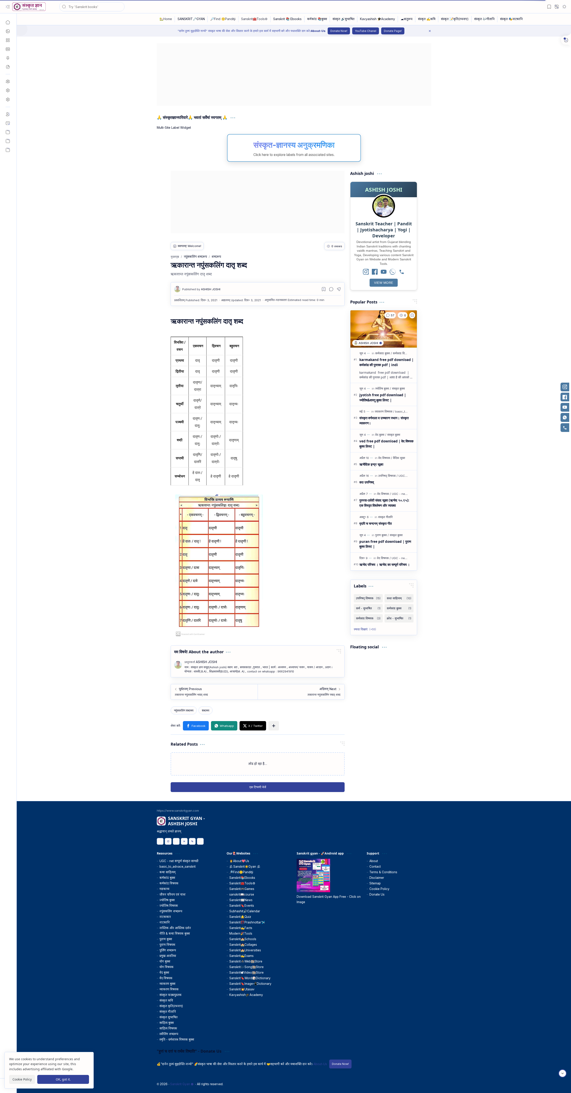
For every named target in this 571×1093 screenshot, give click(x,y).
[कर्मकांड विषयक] (401, 353)
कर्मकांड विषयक (168, 883)
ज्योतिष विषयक (168, 905)
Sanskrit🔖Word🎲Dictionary (250, 978)
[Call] (401, 272)
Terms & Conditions (383, 872)
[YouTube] (384, 272)
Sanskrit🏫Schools (242, 939)
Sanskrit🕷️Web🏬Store (245, 961)
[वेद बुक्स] (380, 434)
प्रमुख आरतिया (167, 956)
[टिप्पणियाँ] (390, 315)
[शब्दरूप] (206, 710)
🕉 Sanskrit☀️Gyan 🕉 (244, 866)
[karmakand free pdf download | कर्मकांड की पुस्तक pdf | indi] (383, 329)
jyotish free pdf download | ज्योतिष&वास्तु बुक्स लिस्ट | (382, 397)
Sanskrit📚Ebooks (242, 877)
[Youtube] (184, 841)
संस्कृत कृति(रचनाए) (171, 1006)
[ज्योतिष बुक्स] (383, 388)
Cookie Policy (379, 889)
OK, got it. (63, 1079)
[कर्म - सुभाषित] (368, 608)
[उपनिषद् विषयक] (388, 475)
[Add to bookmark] (412, 315)
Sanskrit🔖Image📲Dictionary (250, 983)
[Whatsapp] (192, 841)
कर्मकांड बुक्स (167, 877)
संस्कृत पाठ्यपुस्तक (170, 995)
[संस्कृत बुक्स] (398, 388)
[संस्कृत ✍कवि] (426, 19)
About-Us (318, 31)
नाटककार (165, 917)
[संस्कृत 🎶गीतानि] (484, 19)
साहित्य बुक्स (166, 1023)
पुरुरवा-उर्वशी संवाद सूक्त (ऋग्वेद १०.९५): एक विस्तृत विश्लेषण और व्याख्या (384, 503)
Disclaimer (376, 877)
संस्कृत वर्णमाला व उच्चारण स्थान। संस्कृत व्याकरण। (384, 420)
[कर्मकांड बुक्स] (383, 353)
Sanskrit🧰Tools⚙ (242, 883)
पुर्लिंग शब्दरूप (167, 950)
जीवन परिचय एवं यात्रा (172, 894)
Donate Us (377, 894)
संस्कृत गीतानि (167, 1011)
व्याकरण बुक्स (167, 983)
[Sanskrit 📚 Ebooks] (287, 19)
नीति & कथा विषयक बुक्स (174, 933)
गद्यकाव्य (164, 889)
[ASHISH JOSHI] (201, 289)
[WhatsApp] (392, 272)
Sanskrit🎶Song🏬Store (246, 967)
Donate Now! (338, 31)
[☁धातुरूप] (406, 19)
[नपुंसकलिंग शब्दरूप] (184, 710)
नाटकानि (164, 922)
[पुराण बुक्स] (382, 535)
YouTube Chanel (365, 31)
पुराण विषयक (167, 944)
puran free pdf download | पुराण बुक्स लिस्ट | (385, 544)
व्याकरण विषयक (169, 989)
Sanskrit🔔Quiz (240, 917)
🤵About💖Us (239, 861)
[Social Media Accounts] (7, 141)
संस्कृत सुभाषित (168, 1017)
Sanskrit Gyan (180, 1084)
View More (383, 282)
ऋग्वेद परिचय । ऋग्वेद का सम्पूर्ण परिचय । (384, 564)
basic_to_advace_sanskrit (177, 866)
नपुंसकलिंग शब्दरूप (170, 911)
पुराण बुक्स (165, 939)
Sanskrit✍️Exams (241, 956)
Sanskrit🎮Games (241, 889)
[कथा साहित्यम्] (399, 598)
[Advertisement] (290, 74)
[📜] (7, 149)
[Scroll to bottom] (563, 1073)
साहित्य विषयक (168, 1028)
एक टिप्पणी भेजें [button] (257, 787)
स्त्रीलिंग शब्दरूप (168, 1034)
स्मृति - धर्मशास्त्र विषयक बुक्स (176, 1039)
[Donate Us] (7, 132)
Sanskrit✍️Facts (240, 928)
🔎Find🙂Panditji (241, 872)
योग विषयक (166, 967)
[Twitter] (176, 841)
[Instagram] (366, 272)
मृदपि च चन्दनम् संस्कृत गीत (375, 523)
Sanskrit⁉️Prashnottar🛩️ (247, 922)
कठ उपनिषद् (366, 482)
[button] (7, 6)
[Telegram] (200, 841)
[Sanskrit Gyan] (29, 6)
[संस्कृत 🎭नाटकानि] (511, 19)
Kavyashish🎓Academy (246, 995)
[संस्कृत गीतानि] (385, 517)
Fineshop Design (418, 1084)
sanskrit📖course (241, 894)
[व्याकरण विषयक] (384, 411)
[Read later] (323, 289)
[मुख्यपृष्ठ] (7, 22)
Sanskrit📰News (240, 900)
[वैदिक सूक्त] (399, 458)
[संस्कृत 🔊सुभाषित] (343, 19)
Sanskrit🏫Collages (243, 944)
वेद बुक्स (164, 972)
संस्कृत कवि (166, 1000)
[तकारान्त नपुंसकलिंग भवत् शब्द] (214, 691)
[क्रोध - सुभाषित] (399, 618)
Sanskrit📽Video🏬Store (246, 972)
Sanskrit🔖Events (241, 905)
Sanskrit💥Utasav (241, 989)
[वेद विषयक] (385, 458)
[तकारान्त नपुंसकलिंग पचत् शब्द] (301, 691)
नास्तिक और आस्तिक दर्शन (175, 928)
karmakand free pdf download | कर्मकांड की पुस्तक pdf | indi (386, 362)
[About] (7, 114)
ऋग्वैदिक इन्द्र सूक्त (371, 464)
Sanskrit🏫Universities (245, 950)
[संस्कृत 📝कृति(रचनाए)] (455, 19)
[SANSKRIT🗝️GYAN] (191, 19)
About (373, 861)
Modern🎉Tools (240, 933)
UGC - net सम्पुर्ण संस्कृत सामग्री (179, 861)
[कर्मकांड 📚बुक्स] (317, 19)
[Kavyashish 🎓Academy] (377, 19)
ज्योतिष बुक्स (167, 900)
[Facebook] (375, 272)
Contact (375, 866)
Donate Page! (393, 31)
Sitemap (375, 883)
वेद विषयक (165, 978)
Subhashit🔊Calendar (244, 911)
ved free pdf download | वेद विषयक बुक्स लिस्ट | (386, 443)
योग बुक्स (164, 961)
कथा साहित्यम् (167, 872)
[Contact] (7, 123)
